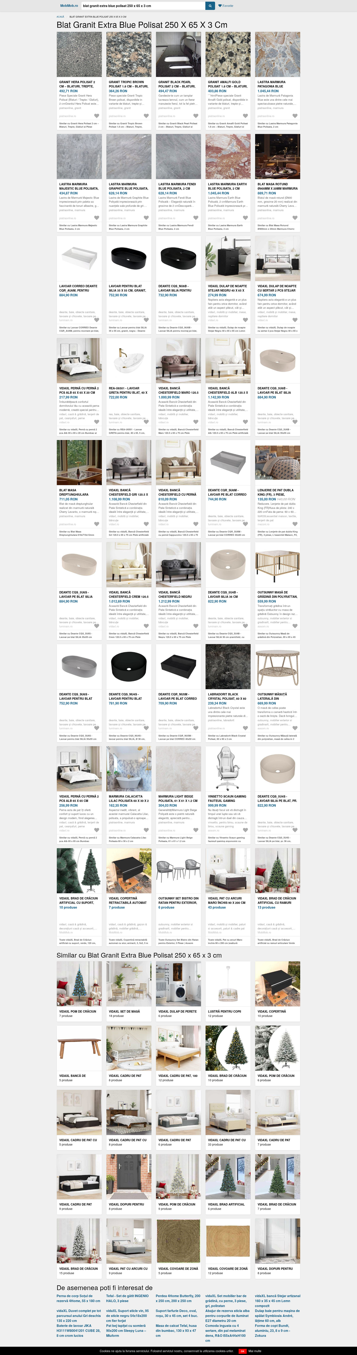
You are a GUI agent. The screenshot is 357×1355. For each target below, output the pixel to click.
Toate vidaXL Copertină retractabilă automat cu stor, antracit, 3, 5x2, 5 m (128, 941)
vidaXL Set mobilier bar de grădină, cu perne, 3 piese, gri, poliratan (225, 1300)
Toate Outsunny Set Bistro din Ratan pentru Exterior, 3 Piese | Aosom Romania (178, 943)
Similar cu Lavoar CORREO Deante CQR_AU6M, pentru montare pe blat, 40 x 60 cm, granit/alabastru (79, 331)
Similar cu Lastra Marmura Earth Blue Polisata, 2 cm (225, 227)
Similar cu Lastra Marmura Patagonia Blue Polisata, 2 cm (278, 125)
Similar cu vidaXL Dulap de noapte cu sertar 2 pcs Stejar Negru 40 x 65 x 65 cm (278, 331)
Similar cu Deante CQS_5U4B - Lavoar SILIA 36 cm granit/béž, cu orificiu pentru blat (226, 637)
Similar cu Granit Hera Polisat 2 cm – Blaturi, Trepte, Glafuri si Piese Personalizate (79, 127)
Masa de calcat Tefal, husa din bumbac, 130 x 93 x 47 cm (176, 1330)
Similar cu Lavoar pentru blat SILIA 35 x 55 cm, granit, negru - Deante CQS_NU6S (128, 331)
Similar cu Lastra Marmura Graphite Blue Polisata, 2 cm (128, 227)
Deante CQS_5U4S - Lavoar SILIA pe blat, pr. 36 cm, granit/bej (277, 800)
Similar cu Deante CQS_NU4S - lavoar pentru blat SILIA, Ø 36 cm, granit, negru (127, 739)
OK (242, 1351)
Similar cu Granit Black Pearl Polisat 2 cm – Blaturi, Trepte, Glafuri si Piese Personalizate (177, 127)
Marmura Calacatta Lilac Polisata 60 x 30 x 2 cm (129, 800)
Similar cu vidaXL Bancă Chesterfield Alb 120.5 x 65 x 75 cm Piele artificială (228, 431)
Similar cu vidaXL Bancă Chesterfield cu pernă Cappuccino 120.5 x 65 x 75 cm (178, 535)
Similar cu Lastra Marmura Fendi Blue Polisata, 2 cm (176, 227)
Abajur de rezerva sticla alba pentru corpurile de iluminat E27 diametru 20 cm (227, 1315)
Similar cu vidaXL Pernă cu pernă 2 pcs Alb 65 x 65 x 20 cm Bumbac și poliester (78, 433)
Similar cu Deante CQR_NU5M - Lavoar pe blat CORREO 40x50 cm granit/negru (176, 739)
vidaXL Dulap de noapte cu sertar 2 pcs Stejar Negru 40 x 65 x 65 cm (277, 290)
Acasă (60, 16)
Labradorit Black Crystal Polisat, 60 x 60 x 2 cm (227, 698)
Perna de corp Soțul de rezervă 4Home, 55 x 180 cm (78, 1298)
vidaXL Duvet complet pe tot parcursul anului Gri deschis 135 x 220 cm (79, 1315)
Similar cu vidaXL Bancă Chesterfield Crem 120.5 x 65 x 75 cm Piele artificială (129, 637)
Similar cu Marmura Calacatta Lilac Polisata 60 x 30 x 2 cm (127, 839)
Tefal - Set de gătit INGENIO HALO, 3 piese (127, 1298)
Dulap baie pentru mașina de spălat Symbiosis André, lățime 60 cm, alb (277, 1315)
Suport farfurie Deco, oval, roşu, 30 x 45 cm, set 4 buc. (177, 1313)
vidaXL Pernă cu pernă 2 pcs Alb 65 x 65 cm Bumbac (79, 800)
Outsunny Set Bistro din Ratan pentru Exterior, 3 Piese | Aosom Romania (178, 902)
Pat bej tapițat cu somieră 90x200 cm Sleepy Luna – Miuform (126, 1330)
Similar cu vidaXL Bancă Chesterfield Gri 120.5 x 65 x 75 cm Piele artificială (129, 533)
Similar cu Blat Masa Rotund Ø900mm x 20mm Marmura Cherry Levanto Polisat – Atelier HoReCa (276, 229)
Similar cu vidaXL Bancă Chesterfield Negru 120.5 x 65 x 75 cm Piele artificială (178, 637)
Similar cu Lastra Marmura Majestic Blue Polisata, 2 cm (78, 227)
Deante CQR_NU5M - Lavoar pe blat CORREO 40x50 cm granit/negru (177, 698)
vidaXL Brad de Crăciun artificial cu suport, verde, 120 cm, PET (78, 902)
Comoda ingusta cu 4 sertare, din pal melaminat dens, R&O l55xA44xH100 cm (225, 1333)
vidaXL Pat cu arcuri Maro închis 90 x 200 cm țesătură (226, 902)
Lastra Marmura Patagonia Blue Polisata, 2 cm (272, 86)
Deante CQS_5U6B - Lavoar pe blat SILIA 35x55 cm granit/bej (274, 392)
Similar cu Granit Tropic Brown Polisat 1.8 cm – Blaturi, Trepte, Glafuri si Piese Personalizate (125, 127)
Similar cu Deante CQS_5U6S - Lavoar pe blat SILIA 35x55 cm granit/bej (75, 637)
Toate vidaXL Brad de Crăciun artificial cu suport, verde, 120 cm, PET (77, 943)
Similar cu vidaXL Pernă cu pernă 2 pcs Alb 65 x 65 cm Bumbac (78, 839)
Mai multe (255, 1351)
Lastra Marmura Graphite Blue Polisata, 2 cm (128, 188)
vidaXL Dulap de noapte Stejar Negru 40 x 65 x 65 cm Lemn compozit (227, 290)
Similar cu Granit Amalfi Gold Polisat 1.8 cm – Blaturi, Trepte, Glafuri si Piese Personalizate (228, 127)
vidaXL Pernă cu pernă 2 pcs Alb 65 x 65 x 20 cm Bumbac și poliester (79, 392)
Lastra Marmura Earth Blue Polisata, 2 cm (227, 186)
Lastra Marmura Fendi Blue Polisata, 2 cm (177, 186)
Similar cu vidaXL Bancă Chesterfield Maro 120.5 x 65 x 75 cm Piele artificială (178, 433)
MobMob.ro (69, 5)
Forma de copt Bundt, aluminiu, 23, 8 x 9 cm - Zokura (272, 1330)
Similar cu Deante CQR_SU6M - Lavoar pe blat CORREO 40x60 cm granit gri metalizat (226, 535)
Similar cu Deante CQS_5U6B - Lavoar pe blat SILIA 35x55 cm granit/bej (274, 433)
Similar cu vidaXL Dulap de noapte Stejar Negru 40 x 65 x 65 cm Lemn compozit (226, 331)
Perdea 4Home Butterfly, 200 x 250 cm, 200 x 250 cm (178, 1298)
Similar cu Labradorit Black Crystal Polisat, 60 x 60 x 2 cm (227, 737)
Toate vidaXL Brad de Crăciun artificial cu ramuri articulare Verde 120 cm (276, 943)
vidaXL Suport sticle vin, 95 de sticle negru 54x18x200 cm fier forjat (127, 1315)
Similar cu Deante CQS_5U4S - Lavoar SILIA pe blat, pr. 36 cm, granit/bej (274, 841)
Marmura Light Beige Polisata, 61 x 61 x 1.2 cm (178, 798)
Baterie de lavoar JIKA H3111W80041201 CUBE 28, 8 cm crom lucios (78, 1330)
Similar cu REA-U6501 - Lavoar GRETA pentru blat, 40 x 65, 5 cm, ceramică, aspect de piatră (127, 433)
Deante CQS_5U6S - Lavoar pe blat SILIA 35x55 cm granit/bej (76, 596)
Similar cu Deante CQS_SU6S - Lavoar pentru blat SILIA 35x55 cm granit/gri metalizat (77, 739)
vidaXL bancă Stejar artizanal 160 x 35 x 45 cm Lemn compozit (277, 1300)
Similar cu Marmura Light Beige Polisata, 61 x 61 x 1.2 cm (175, 839)
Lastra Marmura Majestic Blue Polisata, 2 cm (79, 188)
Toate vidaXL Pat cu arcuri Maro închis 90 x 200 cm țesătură (225, 941)
